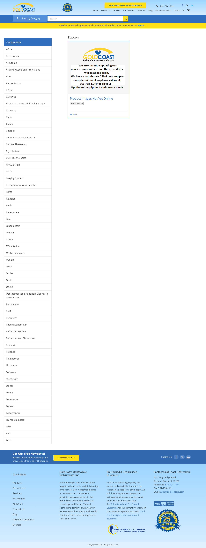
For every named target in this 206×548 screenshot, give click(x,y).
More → (142, 25)
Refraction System (16, 331)
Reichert (10, 345)
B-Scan (9, 90)
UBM (8, 426)
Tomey (9, 392)
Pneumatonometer (16, 324)
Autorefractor (13, 83)
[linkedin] (192, 5)
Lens (8, 219)
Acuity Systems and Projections (23, 69)
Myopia (10, 259)
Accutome (11, 62)
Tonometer (12, 399)
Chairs (9, 124)
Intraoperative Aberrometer (21, 185)
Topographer (13, 412)
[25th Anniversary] (67, 3)
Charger (10, 130)
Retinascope (12, 358)
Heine (9, 171)
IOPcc (9, 191)
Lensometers (13, 225)
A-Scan (9, 49)
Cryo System (13, 151)
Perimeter (11, 317)
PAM (8, 311)
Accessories (12, 56)
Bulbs (9, 117)
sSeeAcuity (12, 378)
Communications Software (20, 137)
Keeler (9, 205)
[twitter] (187, 5)
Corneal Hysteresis (16, 144)
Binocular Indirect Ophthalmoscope (25, 103)
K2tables (10, 198)
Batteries (11, 96)
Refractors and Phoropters (20, 338)
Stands (9, 385)
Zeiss (8, 440)
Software (11, 372)
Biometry (11, 110)
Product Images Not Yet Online (91, 98)
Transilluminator (15, 419)
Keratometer (13, 212)
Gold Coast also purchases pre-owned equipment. (126, 515)
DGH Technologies (16, 157)
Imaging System (14, 178)
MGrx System (13, 246)
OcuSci (9, 286)
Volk (8, 433)
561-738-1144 (166, 5)
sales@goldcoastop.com (172, 491)
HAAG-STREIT (13, 164)
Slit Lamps (11, 365)
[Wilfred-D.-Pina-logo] (126, 523)
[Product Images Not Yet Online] (99, 67)
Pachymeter (12, 304)
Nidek (9, 266)
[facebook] (182, 5)
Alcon (9, 76)
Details (75, 114)
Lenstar (10, 232)
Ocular (9, 273)
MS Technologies (15, 253)
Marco (9, 239)
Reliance (10, 351)
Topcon (10, 406)
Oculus (9, 280)
